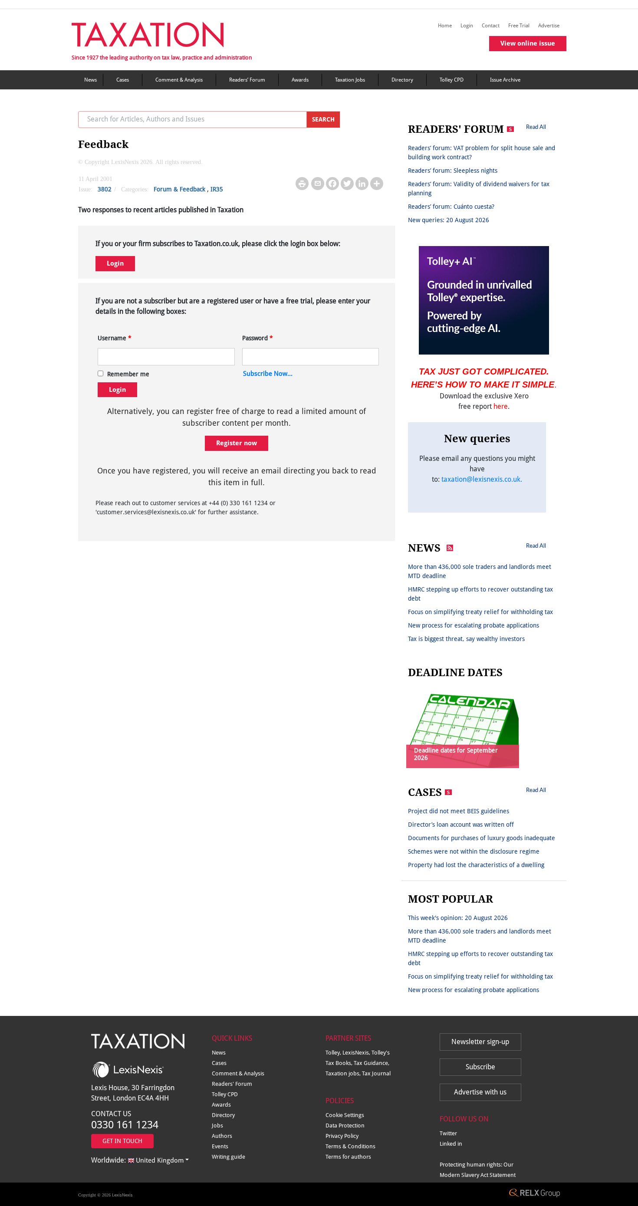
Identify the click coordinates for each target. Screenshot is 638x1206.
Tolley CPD (452, 80)
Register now (236, 443)
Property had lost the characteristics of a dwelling (476, 864)
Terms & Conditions (350, 1146)
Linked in (451, 1143)
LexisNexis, (357, 1052)
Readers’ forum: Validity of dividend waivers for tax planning (478, 189)
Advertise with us (480, 1092)
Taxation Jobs (350, 80)
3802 (105, 189)
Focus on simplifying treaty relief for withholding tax (480, 611)
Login (466, 26)
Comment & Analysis (179, 80)
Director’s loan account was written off (461, 824)
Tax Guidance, (371, 1063)
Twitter (448, 1133)
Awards (300, 80)
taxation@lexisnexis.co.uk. (481, 479)
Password (257, 338)
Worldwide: (137, 1160)
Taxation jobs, (344, 1073)
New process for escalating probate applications (473, 625)
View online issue (527, 43)
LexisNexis (122, 1195)
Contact (491, 26)
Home (445, 26)
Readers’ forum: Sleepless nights (452, 170)
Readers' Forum (232, 1084)
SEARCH (323, 119)
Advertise (548, 26)
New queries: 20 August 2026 (448, 220)
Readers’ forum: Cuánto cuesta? (451, 206)
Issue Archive (505, 80)
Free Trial (518, 26)
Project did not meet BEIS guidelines (458, 811)
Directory (402, 80)
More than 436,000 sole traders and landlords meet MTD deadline (479, 571)
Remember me (128, 374)
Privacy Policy (342, 1136)
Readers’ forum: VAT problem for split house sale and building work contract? (481, 153)
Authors (222, 1136)
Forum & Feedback (179, 189)
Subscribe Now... (268, 374)
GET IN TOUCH (122, 1140)
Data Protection (345, 1125)
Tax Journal (376, 1073)
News (90, 80)
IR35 (216, 189)
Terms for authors (348, 1156)
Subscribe (480, 1067)
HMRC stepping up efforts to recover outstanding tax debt (480, 594)
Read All (536, 126)
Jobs (217, 1125)
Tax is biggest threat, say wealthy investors (466, 638)
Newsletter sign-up (480, 1042)
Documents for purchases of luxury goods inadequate (481, 838)
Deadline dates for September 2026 (456, 754)
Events (220, 1146)
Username (115, 338)
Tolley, (334, 1052)
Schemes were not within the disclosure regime (473, 851)
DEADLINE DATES (455, 673)
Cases (122, 80)
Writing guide (228, 1156)
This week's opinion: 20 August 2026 (458, 917)
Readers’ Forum (247, 80)
